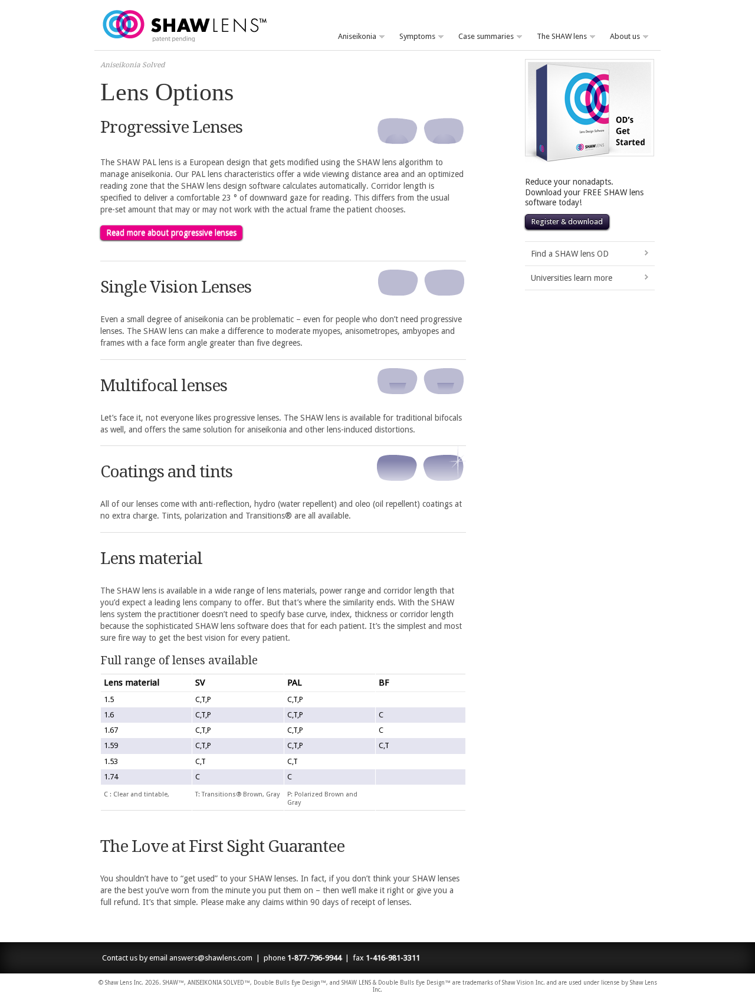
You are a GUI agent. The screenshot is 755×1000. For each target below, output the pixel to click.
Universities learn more (571, 278)
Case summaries (482, 37)
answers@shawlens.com (210, 957)
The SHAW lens (558, 37)
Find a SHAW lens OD (570, 253)
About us (621, 37)
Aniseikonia (353, 37)
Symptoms (413, 37)
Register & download (567, 221)
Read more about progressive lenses (171, 232)
